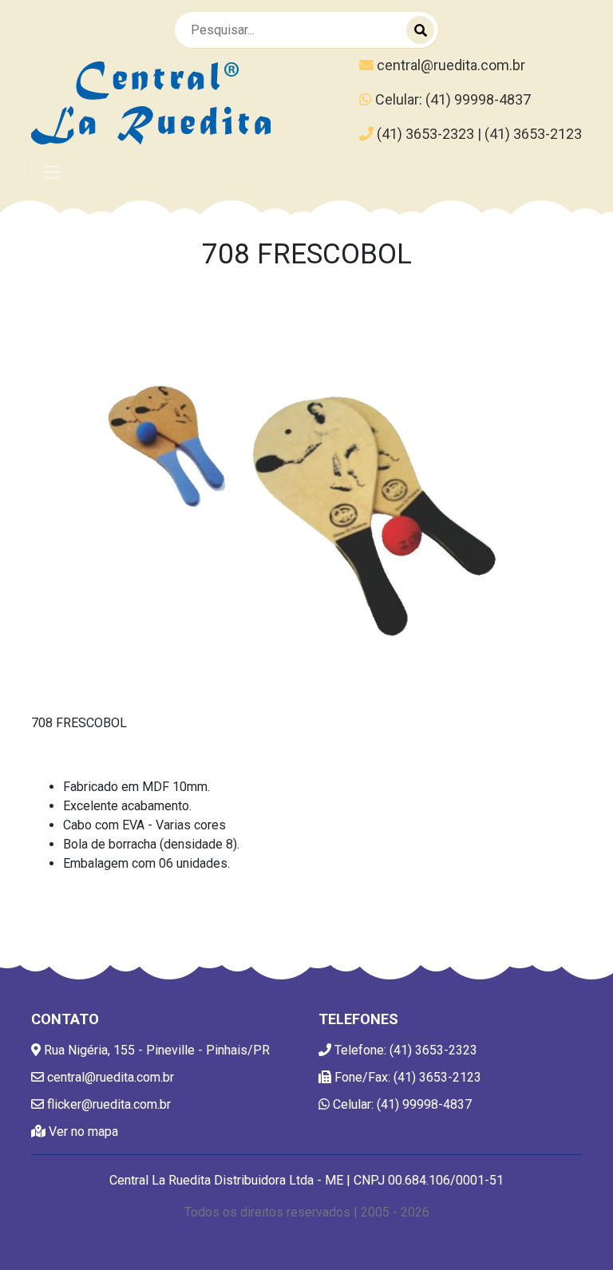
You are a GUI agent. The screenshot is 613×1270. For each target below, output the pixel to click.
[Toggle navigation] (52, 172)
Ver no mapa (81, 1131)
